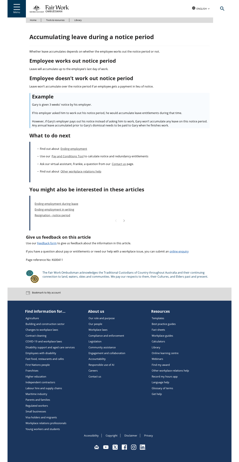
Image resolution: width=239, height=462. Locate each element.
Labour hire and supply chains (44, 388)
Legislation (95, 341)
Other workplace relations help (81, 171)
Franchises (32, 370)
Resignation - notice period (52, 215)
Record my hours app (165, 376)
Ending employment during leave (56, 204)
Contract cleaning (36, 335)
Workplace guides (162, 335)
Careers (93, 370)
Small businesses (36, 411)
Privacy (148, 435)
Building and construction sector (45, 324)
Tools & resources (55, 20)
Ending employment (74, 149)
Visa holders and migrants (41, 417)
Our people (95, 324)
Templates (158, 318)
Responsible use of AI (101, 364)
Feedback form (47, 243)
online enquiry (179, 251)
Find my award (161, 364)
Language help (160, 382)
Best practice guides (164, 324)
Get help (157, 394)
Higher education (36, 376)
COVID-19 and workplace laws (44, 341)
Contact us (119, 164)
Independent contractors (40, 382)
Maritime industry (36, 394)
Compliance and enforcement (106, 335)
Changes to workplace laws (42, 329)
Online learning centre (165, 353)
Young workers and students (43, 429)
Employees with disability (41, 353)
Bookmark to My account (46, 292)
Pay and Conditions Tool (68, 156)
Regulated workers (37, 405)
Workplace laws (98, 329)
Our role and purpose (102, 318)
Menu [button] (16, 12)
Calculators (158, 341)
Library (78, 20)
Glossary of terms (162, 388)
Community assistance (102, 347)
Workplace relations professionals (46, 423)
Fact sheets (158, 329)
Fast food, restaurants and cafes (45, 359)
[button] (201, 8)
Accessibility (91, 435)
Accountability (97, 359)
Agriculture (32, 318)
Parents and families (38, 399)
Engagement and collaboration (107, 353)
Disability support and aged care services (50, 347)
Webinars (157, 359)
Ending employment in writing (54, 209)
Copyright (111, 435)
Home (33, 20)
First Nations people (38, 364)
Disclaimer (130, 435)
